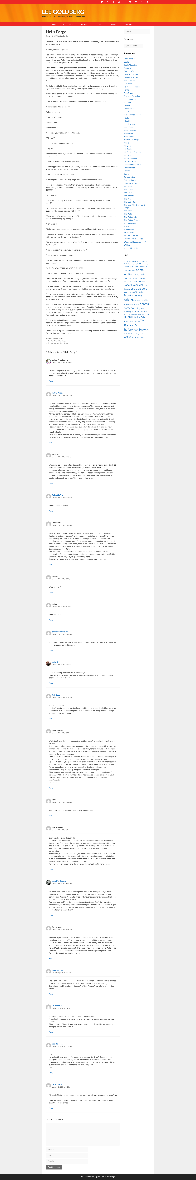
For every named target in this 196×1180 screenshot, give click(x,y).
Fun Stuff (127, 102)
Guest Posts (129, 109)
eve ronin (138, 278)
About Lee (67, 24)
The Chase (128, 189)
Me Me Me (128, 133)
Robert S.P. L (57, 495)
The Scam (128, 211)
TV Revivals (129, 233)
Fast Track (128, 93)
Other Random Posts (55, 339)
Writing (127, 245)
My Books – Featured (132, 152)
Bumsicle (127, 68)
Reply (51, 381)
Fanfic (126, 90)
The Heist (128, 193)
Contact (142, 24)
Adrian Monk (128, 261)
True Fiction (129, 229)
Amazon (137, 261)
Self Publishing (130, 180)
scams (144, 304)
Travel (126, 226)
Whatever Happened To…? (135, 242)
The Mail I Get (129, 202)
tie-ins (131, 321)
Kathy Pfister (57, 393)
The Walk (128, 214)
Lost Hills (127, 292)
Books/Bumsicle (130, 65)
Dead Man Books (131, 74)
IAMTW (127, 112)
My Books (85, 24)
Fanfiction (131, 282)
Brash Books (134, 266)
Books (126, 62)
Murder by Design (131, 140)
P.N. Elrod (56, 695)
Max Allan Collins (137, 292)
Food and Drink (130, 99)
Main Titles (128, 127)
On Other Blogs (130, 162)
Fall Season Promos (132, 87)
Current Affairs (130, 71)
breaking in (143, 266)
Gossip (127, 105)
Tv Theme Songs (134, 334)
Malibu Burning (130, 130)
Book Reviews (129, 59)
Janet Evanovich (134, 284)
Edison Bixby (129, 81)
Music (126, 143)
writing (143, 337)
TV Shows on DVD (131, 236)
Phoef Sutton (136, 300)
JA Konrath (57, 1006)
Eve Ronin (128, 84)
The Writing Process (132, 220)
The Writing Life (130, 217)
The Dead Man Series (134, 314)
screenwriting (132, 308)
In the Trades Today (132, 115)
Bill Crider (141, 264)
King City (127, 121)
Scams (127, 174)
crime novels (131, 270)
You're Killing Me (131, 248)
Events (101, 24)
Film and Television (132, 96)
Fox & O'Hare (139, 282)
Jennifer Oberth (59, 881)
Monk (127, 295)
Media (113, 24)
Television (128, 186)
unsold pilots (136, 337)
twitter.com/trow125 (61, 632)
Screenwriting (129, 177)
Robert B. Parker (134, 304)
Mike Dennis (57, 970)
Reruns (127, 171)
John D (55, 662)
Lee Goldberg (63, 11)
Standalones (137, 311)
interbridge (111, 1177)
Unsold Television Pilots (134, 239)
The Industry (129, 196)
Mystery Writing (130, 158)
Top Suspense (130, 223)
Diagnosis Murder (131, 77)
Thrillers (126, 321)
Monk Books (129, 137)
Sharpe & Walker (131, 183)
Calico (125, 270)
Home (53, 24)
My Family (128, 155)
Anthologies (134, 264)
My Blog (128, 24)
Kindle (126, 118)
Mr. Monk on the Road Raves (58, 343)
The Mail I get (130, 317)
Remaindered (129, 168)
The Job (127, 199)
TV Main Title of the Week (57, 341)
